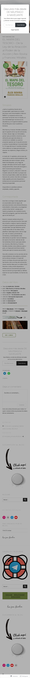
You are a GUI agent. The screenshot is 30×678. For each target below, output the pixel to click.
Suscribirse (20, 25)
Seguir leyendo (15, 30)
